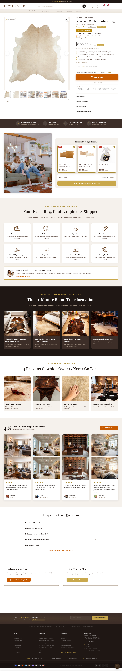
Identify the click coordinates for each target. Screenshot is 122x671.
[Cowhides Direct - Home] (17, 6)
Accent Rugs (17, 645)
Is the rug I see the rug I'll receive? (36, 534)
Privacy (80, 665)
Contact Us (64, 638)
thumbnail (7, 94)
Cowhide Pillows (18, 638)
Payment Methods (66, 640)
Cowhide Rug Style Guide (45, 643)
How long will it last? (32, 545)
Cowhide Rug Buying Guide (46, 638)
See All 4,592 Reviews (109, 428)
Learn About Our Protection (77, 580)
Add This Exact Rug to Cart (20, 580)
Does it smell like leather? (34, 523)
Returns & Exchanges (66, 650)
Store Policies (64, 643)
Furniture (16, 650)
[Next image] (66, 53)
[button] (67, 20)
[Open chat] (117, 666)
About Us (63, 636)
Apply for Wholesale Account (69, 652)
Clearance (17, 652)
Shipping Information (66, 645)
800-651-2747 (90, 641)
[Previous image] (7, 53)
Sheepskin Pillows (18, 643)
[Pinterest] (106, 665)
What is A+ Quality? (82, 62)
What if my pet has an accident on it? (37, 539)
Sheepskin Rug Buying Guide (46, 640)
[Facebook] (96, 665)
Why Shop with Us (43, 650)
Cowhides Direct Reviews (45, 647)
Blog (40, 652)
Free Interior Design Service (46, 645)
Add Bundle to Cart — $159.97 (86, 183)
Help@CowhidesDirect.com (93, 644)
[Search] (84, 6)
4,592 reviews (92, 27)
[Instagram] (99, 665)
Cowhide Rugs (18, 636)
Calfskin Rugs (17, 647)
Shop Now (77, 1)
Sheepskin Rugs (18, 640)
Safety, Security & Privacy (68, 647)
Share (7, 101)
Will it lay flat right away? (33, 528)
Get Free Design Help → (23, 276)
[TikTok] (103, 665)
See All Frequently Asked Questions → (61, 550)
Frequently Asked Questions (46, 636)
